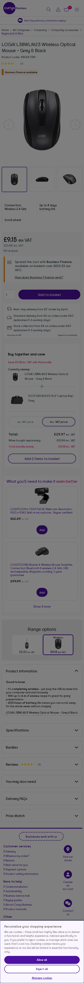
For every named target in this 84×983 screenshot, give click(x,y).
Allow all (42, 959)
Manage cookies (42, 978)
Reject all (42, 969)
